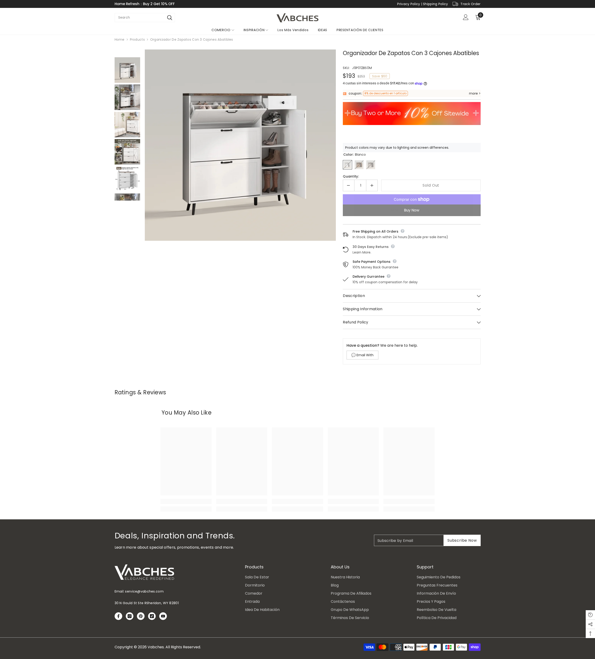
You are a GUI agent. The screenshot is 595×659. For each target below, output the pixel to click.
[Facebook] (118, 616)
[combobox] (140, 17)
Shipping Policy (435, 4)
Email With (365, 355)
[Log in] (466, 17)
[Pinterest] (141, 616)
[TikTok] (152, 616)
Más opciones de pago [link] (412, 210)
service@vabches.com (144, 591)
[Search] (170, 17)
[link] (186, 501)
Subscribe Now (462, 540)
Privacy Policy (408, 4)
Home (120, 39)
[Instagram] (129, 616)
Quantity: (351, 176)
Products (137, 39)
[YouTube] (163, 616)
